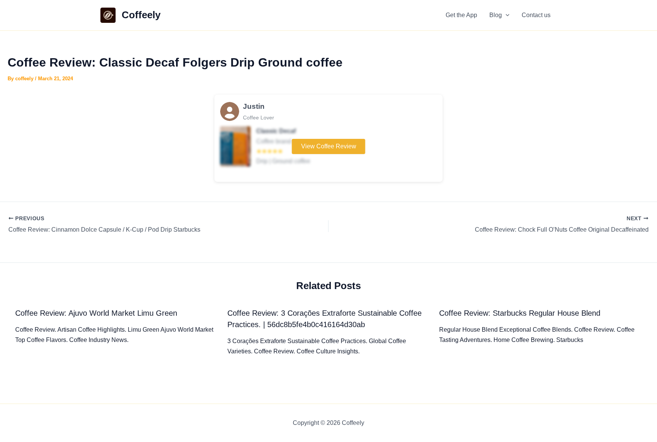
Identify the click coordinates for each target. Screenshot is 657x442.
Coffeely (141, 15)
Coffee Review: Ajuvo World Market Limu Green (96, 313)
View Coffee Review (328, 146)
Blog (495, 15)
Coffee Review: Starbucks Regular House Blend (519, 313)
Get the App (461, 15)
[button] (505, 15)
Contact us (536, 15)
